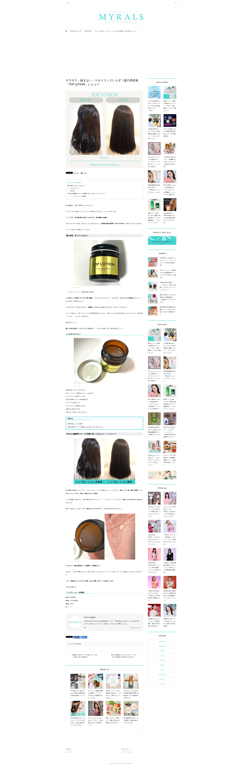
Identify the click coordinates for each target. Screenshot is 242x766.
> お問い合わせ (125, 749)
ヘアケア (71, 644)
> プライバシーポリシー (127, 752)
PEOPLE (162, 679)
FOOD (162, 655)
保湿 (76, 644)
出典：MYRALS (77, 287)
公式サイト (69, 607)
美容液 (79, 644)
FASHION (162, 660)
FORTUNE (162, 684)
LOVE (162, 670)
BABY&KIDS (162, 674)
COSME (162, 651)
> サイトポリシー (70, 752)
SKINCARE (162, 641)
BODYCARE (162, 646)
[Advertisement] (121, 56)
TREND (162, 665)
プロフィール (135, 627)
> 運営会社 (68, 749)
